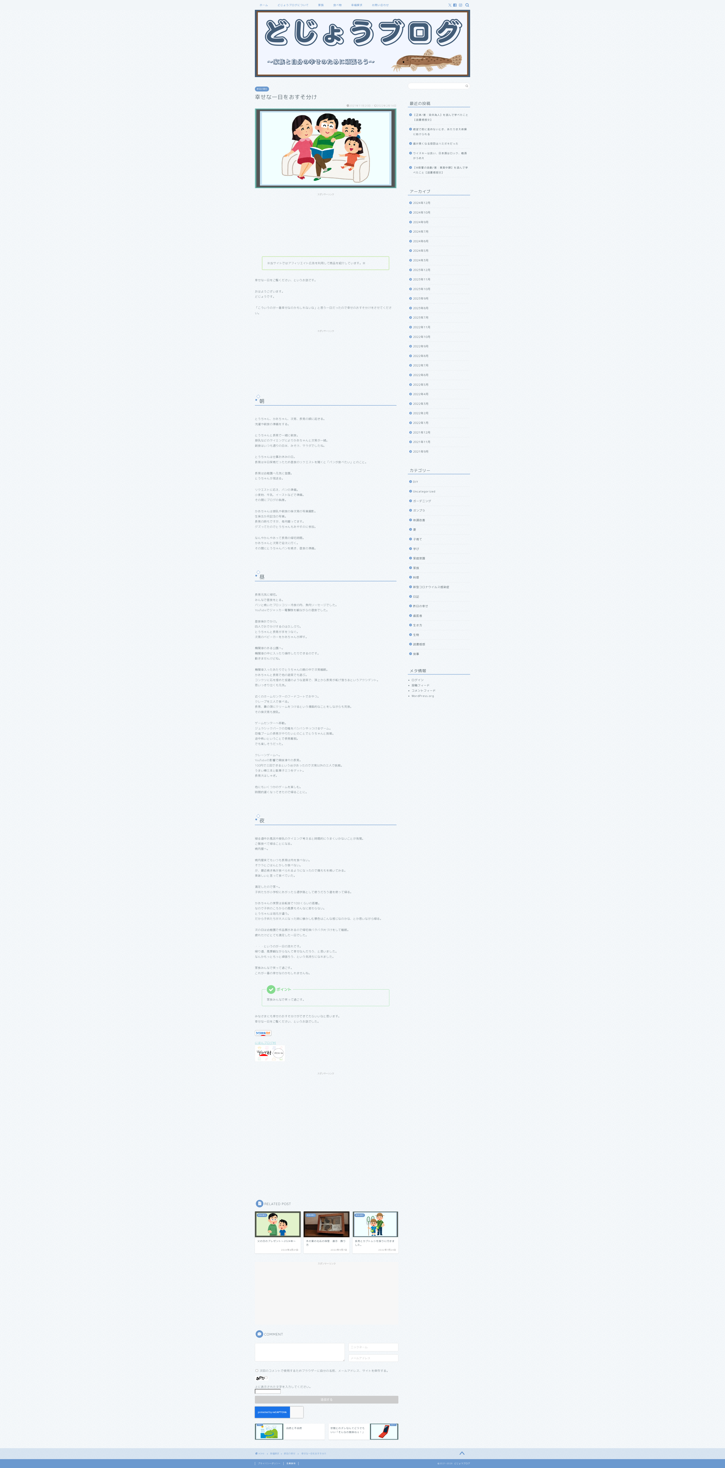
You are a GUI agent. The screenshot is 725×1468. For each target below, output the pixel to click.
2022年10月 (421, 337)
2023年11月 (421, 279)
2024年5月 (421, 251)
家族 (321, 5)
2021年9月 (421, 452)
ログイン (418, 680)
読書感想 (419, 644)
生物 (416, 635)
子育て (417, 539)
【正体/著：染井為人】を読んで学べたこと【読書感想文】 (440, 117)
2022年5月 (421, 385)
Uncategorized (424, 491)
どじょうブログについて (293, 5)
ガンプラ (419, 511)
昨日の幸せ (262, 89)
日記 (416, 597)
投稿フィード (421, 685)
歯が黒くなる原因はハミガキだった (435, 143)
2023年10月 (421, 289)
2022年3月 (421, 404)
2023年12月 (421, 270)
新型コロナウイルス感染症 (431, 587)
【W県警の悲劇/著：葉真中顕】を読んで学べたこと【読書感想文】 (440, 170)
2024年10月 (421, 212)
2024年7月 (421, 232)
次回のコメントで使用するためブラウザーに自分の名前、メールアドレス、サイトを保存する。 (324, 1371)
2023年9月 (421, 298)
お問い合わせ (380, 5)
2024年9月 (421, 222)
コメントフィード (424, 691)
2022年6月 (421, 375)
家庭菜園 (419, 558)
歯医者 (417, 616)
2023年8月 (421, 308)
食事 (416, 654)
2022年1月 (421, 423)
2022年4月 (421, 394)
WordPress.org (423, 696)
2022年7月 (421, 365)
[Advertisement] (325, 224)
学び (416, 549)
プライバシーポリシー (269, 1463)
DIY (415, 482)
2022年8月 (421, 356)
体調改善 (419, 520)
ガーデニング (422, 501)
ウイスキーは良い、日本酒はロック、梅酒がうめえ (440, 155)
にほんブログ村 (265, 1043)
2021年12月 (421, 432)
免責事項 (290, 1463)
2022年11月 (421, 327)
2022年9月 (421, 346)
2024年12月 (421, 203)
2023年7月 (421, 318)
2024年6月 (421, 241)
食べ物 (337, 5)
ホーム (264, 5)
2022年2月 (421, 413)
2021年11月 (421, 442)
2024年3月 (421, 260)
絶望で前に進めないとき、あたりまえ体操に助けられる (440, 131)
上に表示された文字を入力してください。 (283, 1387)
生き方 (417, 625)
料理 (416, 577)
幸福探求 (356, 5)
